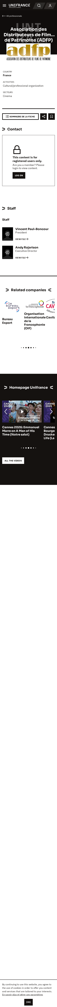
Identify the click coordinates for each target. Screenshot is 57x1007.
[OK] (28, 1002)
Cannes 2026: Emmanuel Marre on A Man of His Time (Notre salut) (20, 430)
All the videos (13, 460)
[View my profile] (50, 6)
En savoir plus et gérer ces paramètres (22, 994)
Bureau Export (7, 321)
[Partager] (43, 116)
